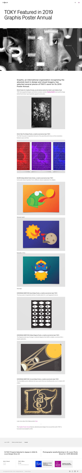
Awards (26, 442)
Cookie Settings (28, 471)
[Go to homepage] (5, 2)
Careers (4, 464)
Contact (4, 463)
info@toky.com (26, 464)
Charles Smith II (51, 92)
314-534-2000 (20, 464)
